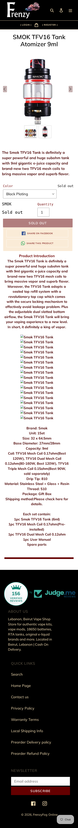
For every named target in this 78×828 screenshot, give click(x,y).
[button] (30, 131)
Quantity (45, 204)
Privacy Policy (22, 708)
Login (26, 24)
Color (8, 186)
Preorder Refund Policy (30, 753)
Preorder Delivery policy (31, 742)
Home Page (21, 685)
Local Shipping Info (27, 731)
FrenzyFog (40, 814)
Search (17, 674)
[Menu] (70, 10)
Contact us (20, 697)
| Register (49, 24)
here (60, 499)
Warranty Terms (25, 719)
